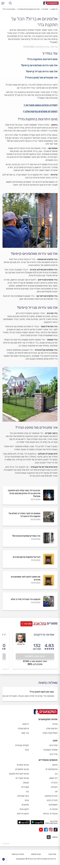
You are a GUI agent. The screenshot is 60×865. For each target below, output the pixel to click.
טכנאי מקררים (22, 778)
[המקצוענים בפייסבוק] (46, 830)
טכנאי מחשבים (22, 769)
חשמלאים (53, 804)
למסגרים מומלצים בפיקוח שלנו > (40, 111)
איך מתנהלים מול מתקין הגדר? (41, 77)
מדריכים (53, 754)
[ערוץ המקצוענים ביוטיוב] (41, 830)
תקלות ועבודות (22, 745)
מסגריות (45, 9)
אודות (54, 724)
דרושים (25, 724)
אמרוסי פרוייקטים (44, 634)
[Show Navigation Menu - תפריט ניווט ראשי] (2, 3)
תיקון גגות (24, 809)
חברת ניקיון (52, 800)
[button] (52, 837)
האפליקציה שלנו (50, 733)
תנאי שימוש (36, 854)
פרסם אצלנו (23, 728)
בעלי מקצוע (55, 9)
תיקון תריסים (23, 813)
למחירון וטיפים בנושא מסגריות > (40, 105)
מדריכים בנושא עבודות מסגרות (28, 9)
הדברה (54, 782)
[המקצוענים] (51, 3)
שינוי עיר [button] (27, 623)
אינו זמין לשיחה (35, 656)
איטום (54, 764)
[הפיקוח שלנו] (3, 859)
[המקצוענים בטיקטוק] (55, 830)
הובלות (54, 787)
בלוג (27, 749)
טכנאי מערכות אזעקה (19, 773)
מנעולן (26, 782)
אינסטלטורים (51, 769)
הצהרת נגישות (18, 854)
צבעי (27, 800)
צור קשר (25, 733)
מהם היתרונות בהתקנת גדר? (42, 59)
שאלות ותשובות (50, 749)
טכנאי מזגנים (23, 764)
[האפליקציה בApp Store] (23, 822)
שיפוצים (25, 804)
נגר (27, 791)
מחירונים (53, 745)
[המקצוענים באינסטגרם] (51, 830)
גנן (56, 773)
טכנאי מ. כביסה (50, 813)
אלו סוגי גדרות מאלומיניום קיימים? (39, 65)
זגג (56, 791)
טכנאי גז (53, 809)
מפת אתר (52, 854)
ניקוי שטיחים (23, 796)
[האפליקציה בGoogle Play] (37, 822)
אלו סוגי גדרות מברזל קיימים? (41, 71)
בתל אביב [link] (39, 623)
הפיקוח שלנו (51, 728)
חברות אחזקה (51, 796)
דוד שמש (53, 778)
